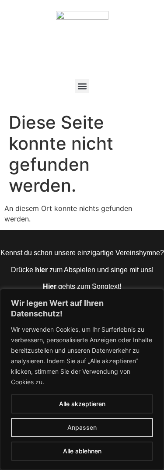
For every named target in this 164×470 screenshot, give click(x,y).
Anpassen (82, 427)
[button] (82, 86)
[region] (82, 379)
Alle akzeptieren (82, 403)
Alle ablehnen (82, 451)
